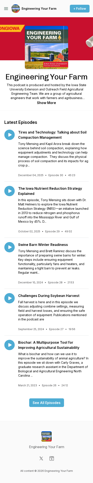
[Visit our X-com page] (41, 458)
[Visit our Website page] (52, 458)
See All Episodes (47, 403)
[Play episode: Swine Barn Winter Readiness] (9, 247)
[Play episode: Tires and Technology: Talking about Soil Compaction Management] (9, 135)
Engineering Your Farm (39, 8)
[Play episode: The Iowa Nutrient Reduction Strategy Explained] (9, 191)
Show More (46, 103)
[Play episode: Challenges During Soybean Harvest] (9, 298)
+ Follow (79, 8)
